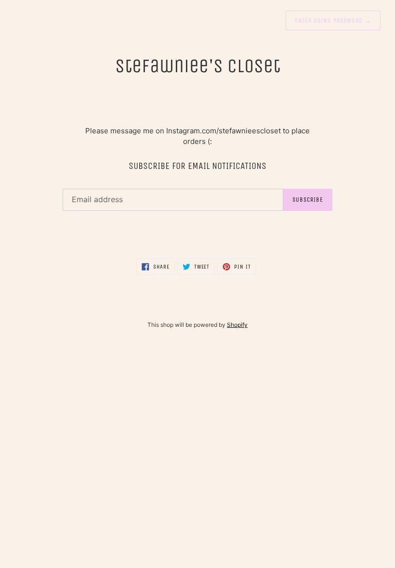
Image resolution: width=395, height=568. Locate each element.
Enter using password (333, 20)
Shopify (237, 324)
